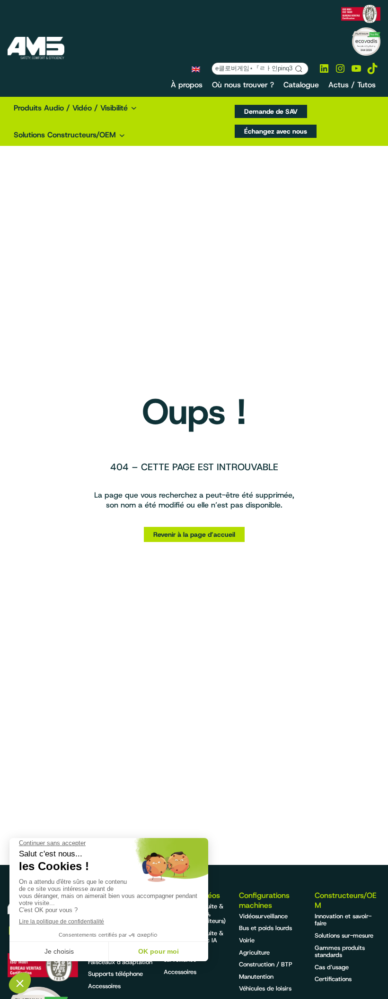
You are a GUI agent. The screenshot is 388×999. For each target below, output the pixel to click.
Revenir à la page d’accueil (194, 534)
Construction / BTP (265, 964)
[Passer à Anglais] (196, 69)
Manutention (256, 977)
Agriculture (254, 952)
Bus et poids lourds (265, 928)
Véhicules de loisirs (265, 988)
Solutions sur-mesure (344, 935)
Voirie (247, 940)
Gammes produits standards (340, 951)
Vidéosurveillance (263, 916)
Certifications (333, 979)
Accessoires (104, 986)
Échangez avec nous (275, 131)
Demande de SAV (271, 111)
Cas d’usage (332, 967)
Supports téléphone (115, 974)
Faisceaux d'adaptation (120, 962)
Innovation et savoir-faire (343, 920)
